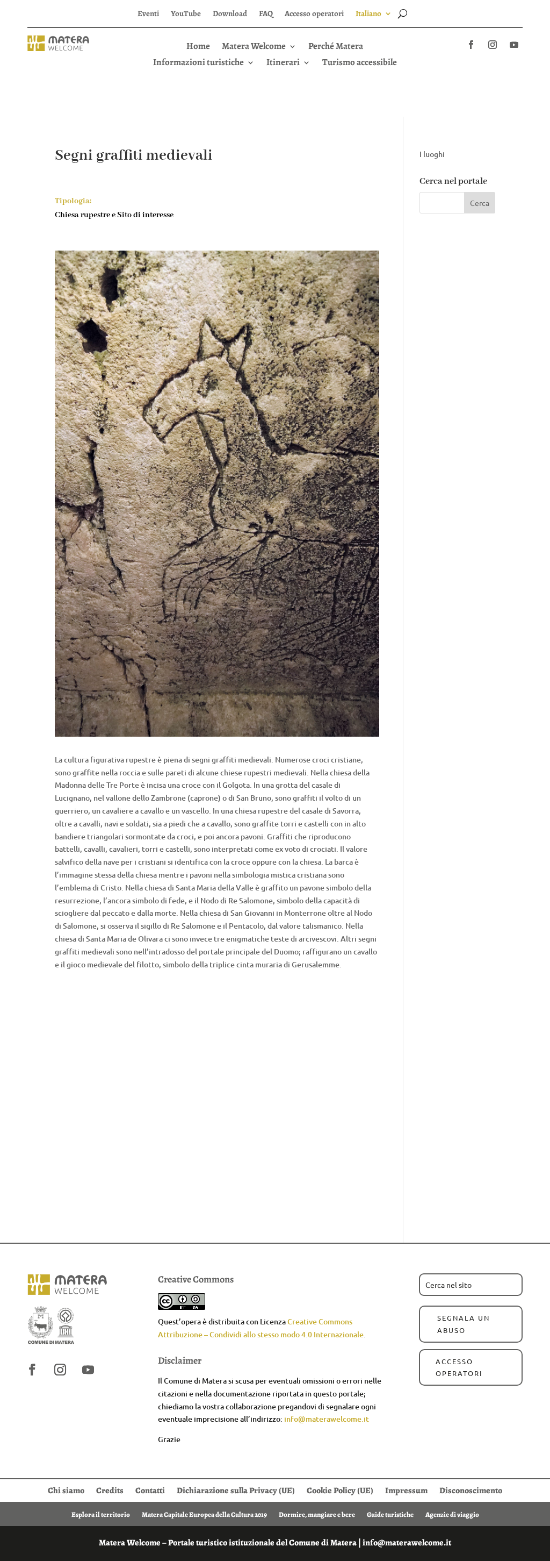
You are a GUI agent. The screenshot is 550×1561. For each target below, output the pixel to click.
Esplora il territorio (100, 1514)
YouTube (186, 14)
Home (198, 47)
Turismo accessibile (359, 63)
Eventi (148, 14)
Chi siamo (66, 1489)
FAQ (266, 14)
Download (230, 14)
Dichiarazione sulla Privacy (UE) (236, 1489)
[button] (275, 58)
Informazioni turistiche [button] (198, 63)
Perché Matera (335, 47)
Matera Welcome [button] (254, 47)
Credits (110, 1489)
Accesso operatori (314, 14)
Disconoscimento (470, 1489)
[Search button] (402, 13)
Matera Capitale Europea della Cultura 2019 (204, 1514)
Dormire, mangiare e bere (317, 1514)
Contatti (150, 1489)
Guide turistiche (390, 1514)
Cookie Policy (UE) (340, 1489)
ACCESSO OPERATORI (459, 1367)
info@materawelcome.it (326, 1419)
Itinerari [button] (283, 63)
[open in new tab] (471, 44)
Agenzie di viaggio (452, 1514)
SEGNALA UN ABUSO (463, 1323)
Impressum (406, 1489)
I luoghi (432, 154)
